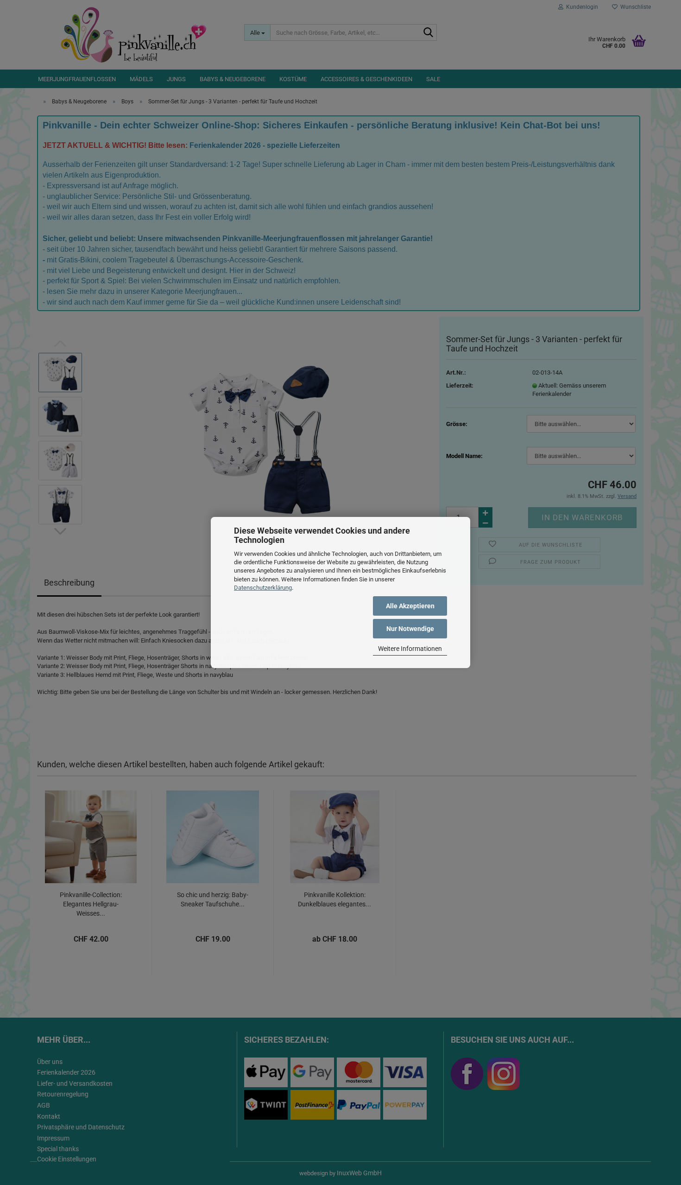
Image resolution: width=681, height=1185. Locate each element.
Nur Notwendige (410, 628)
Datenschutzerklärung (263, 587)
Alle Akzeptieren (410, 606)
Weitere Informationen (410, 648)
